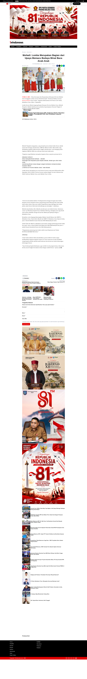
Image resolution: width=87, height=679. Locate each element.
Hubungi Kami (77, 3)
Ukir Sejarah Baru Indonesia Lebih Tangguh (40, 600)
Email (23, 315)
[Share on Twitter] (59, 66)
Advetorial (25, 275)
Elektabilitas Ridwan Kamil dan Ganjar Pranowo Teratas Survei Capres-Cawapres (31, 283)
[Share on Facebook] (57, 66)
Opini (50, 46)
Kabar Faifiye (57, 46)
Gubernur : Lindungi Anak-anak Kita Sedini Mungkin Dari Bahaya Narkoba (27, 299)
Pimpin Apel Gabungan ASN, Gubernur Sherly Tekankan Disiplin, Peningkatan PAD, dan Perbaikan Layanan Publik (46, 114)
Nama (23, 312)
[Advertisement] (43, 132)
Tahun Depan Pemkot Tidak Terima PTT (56, 282)
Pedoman (22, 638)
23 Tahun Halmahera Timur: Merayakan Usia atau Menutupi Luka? (45, 581)
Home (12, 46)
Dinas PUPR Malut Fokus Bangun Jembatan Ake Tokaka (37, 298)
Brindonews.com (19, 658)
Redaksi (22, 637)
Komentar (24, 307)
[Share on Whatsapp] (62, 66)
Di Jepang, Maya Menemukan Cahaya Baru (40, 594)
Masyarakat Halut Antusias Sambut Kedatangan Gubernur (48, 298)
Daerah (25, 46)
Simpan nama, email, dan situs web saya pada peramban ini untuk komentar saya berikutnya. (44, 321)
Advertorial (44, 46)
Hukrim (37, 46)
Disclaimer (39, 643)
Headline (18, 46)
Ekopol (31, 46)
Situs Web (24, 318)
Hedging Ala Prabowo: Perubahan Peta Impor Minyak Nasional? (45, 574)
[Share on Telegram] (64, 66)
